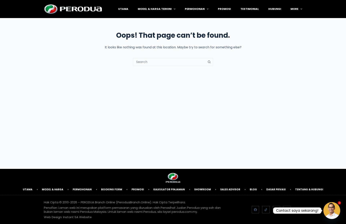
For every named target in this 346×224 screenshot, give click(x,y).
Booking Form (111, 189)
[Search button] (209, 62)
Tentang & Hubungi (309, 189)
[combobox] (169, 62)
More (294, 9)
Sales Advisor (230, 189)
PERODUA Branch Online (98, 202)
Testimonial (249, 9)
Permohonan (195, 9)
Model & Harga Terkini (155, 9)
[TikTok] (266, 210)
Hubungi (274, 9)
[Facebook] (255, 210)
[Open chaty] (331, 210)
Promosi (224, 9)
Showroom (202, 189)
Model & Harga (52, 189)
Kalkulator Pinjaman (169, 189)
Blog (253, 189)
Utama (123, 9)
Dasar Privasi (276, 189)
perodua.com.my (184, 212)
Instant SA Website (77, 217)
